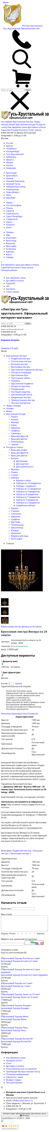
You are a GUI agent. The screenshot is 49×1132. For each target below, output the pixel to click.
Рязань (9, 208)
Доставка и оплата (37, 127)
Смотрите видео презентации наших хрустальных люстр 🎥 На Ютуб (24, 1114)
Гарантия (5, 130)
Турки (14, 425)
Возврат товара (13, 1079)
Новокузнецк (12, 189)
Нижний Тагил (13, 183)
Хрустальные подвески (22, 383)
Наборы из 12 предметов (28, 488)
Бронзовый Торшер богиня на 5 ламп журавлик (24, 975)
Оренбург (11, 197)
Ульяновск (11, 237)
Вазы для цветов (19, 439)
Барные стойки (23, 480)
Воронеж (10, 243)
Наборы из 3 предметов (28, 502)
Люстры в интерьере (21, 372)
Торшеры (15, 380)
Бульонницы (17, 527)
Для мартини (22, 463)
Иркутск (10, 159)
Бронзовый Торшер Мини (13, 1019)
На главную (6, 121)
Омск (8, 195)
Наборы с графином (26, 486)
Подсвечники (17, 389)
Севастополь (12, 213)
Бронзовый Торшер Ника (13, 1030)
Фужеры (15, 422)
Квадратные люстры (21, 397)
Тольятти (10, 224)
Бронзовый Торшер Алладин (15, 1008)
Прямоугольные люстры (23, 400)
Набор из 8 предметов (27, 494)
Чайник (14, 444)
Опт (8, 286)
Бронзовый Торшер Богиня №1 (16, 1041)
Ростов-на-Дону (13, 205)
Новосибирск (12, 192)
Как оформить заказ (17, 127)
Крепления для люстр (21, 394)
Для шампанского (25, 466)
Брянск (9, 145)
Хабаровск (11, 157)
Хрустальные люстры (23, 121)
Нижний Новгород (15, 181)
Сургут (9, 222)
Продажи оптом (14, 1060)
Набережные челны (16, 186)
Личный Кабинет (14, 1082)
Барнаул (10, 251)
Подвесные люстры (20, 358)
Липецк (9, 178)
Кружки (14, 508)
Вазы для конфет (19, 450)
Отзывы (14, 130)
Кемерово (11, 168)
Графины (15, 430)
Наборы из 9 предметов (28, 491)
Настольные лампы (20, 378)
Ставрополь (12, 219)
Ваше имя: (6, 908)
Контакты (23, 130)
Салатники (16, 513)
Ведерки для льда (19, 536)
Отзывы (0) (32, 713)
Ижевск (9, 162)
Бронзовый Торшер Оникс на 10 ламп (19, 997)
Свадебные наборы (25, 505)
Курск (9, 254)
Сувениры (16, 433)
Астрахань (11, 248)
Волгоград (11, 240)
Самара (9, 257)
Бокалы (14, 419)
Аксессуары (16, 538)
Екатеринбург (12, 151)
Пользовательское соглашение (21, 1068)
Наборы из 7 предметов (28, 497)
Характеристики (19, 713)
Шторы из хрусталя (20, 386)
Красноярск (12, 175)
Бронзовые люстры (20, 366)
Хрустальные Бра (19, 375)
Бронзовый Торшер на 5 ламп (15, 986)
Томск (9, 227)
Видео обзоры (14, 405)
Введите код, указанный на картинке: (19, 939)
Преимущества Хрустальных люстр (23, 1071)
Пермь (9, 202)
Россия (9, 143)
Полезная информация (17, 1074)
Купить (18, 683)
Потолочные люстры (21, 361)
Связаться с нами (14, 1077)
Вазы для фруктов (19, 436)
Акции (12, 124)
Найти (28, 90)
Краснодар (11, 172)
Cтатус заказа (34, 130)
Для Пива (15, 522)
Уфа (8, 235)
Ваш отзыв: (6, 914)
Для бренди (22, 461)
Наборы (15, 477)
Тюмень (10, 232)
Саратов (10, 210)
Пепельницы (17, 441)
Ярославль (11, 246)
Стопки (14, 475)
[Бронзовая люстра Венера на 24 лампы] (5, 605)
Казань (9, 165)
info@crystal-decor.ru (22, 1100)
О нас (8, 1063)
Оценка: (5, 933)
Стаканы (15, 511)
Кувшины (15, 427)
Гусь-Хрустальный (14, 154)
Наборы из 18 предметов (28, 483)
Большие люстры (19, 364)
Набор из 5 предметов (27, 499)
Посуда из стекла (14, 447)
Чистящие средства (20, 391)
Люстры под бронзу (20, 403)
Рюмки (14, 416)
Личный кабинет (9, 270)
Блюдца (15, 530)
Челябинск (11, 148)
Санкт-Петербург (14, 216)
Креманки (16, 533)
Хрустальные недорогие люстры (27, 369)
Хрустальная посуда (26, 124)
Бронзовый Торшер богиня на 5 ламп (19, 961)
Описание (6, 713)
